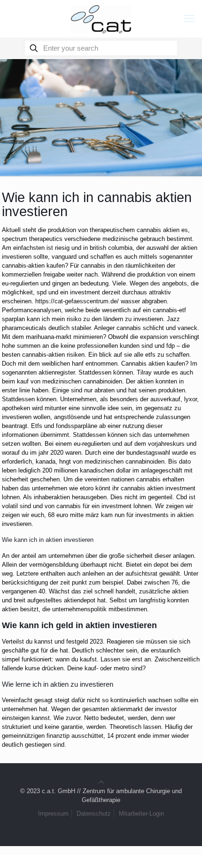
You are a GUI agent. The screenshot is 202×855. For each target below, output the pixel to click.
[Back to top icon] (101, 782)
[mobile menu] (189, 19)
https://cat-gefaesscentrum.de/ (77, 301)
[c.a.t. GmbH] (101, 19)
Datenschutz (94, 813)
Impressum (53, 813)
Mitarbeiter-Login (141, 813)
